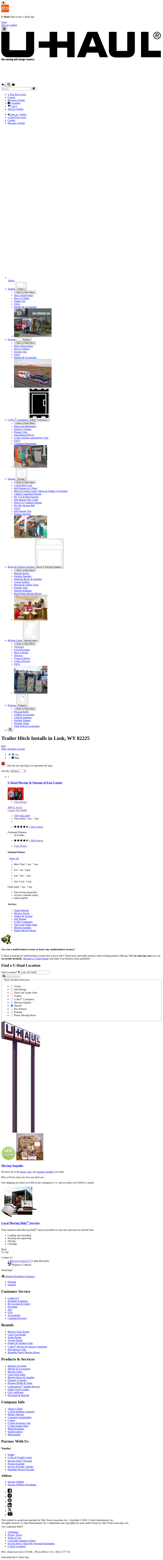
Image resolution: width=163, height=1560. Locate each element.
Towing (12, 339)
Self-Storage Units (17, 1349)
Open (4, 22)
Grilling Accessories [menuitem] (24, 714)
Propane (22, 705)
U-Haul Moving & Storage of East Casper (35, 782)
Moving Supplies (22, 927)
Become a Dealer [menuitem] (16, 100)
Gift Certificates (16, 1392)
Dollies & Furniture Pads (20, 1343)
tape (29, 1171)
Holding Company (21, 1411)
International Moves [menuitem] (24, 435)
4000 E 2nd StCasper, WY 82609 (17, 809)
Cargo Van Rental (17, 1334)
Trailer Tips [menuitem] (19, 301)
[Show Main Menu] (4, 29)
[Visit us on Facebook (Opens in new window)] (10, 1492)
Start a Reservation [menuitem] (23, 295)
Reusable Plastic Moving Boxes (24, 1352)
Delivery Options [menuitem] (22, 429)
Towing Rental (15, 1340)
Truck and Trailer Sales (25, 924)
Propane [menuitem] (12, 705)
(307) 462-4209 (22, 815)
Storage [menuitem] (12, 479)
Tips (10, 1309)
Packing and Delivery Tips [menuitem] (31, 437)
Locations (17, 1546)
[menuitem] (88, 346)
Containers (39, 419)
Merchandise (14, 1434)
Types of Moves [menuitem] (22, 658)
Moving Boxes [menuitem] (21, 573)
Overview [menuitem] (19, 647)
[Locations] (13, 85)
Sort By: (5, 771)
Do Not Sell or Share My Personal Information (31, 1543)
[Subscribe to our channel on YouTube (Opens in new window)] (10, 1514)
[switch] (81, 756)
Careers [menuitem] (11, 97)
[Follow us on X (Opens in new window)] (10, 1510)
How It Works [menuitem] (21, 652)
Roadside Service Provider (21, 1469)
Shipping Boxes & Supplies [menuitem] (28, 579)
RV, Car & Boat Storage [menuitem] (26, 496)
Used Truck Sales (16, 1374)
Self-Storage (19, 989)
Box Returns (20, 1009)
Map (16, 757)
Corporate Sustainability (20, 1417)
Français (12, 1281)
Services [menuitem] (18, 655)
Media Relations (16, 1428)
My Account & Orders (19, 1304)
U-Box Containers (23, 922)
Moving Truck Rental (18, 1331)
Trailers (21, 289)
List (16, 754)
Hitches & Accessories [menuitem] (25, 307)
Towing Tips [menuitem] (20, 351)
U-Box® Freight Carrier (20, 1457)
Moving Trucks (21, 913)
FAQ (10, 1312)
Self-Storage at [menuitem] (25, 488)
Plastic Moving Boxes (25, 930)
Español (12, 1284)
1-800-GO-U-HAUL (19, 1261)
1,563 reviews (36, 827)
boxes (23, 1171)
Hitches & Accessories (19, 1368)
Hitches (17, 1005)
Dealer (11, 1454)
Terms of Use (14, 1537)
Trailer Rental (14, 1337)
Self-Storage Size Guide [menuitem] (26, 499)
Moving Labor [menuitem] (15, 640)
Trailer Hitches (21, 910)
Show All (14, 858)
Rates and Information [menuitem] (25, 426)
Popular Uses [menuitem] (20, 432)
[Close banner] (3, 3)
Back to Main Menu (25, 292)
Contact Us (13, 1298)
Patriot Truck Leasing (18, 1389)
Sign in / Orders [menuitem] (18, 114)
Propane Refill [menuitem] (21, 711)
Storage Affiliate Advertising (22, 1484)
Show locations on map (13, 749)
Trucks (17, 986)
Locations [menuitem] (15, 103)
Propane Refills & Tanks (20, 1383)
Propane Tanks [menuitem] (21, 723)
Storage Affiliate (16, 1481)
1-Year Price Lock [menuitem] (17, 94)
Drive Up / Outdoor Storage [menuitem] (28, 502)
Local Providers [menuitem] (22, 649)
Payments (12, 1306)
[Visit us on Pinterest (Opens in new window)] (10, 1501)
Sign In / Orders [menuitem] (15, 109)
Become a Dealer (36, 958)
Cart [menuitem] (13, 106)
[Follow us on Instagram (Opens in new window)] (10, 1496)
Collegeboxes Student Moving (24, 1386)
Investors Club (19, 1423)
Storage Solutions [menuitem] (23, 590)
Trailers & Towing (23, 916)
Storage (21, 479)
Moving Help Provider (20, 1461)
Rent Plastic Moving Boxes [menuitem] (28, 593)
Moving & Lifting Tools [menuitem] (26, 584)
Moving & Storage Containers (27, 1346)
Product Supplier (16, 1463)
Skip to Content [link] (9, 25)
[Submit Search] (33, 89)
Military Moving (16, 1414)
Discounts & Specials (18, 1395)
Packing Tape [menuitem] (21, 587)
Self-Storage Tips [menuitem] (22, 511)
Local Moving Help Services (20, 1223)
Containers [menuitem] (18, 419)
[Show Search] (8, 85)
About (15, 1408)
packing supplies (45, 1171)
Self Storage (20, 919)
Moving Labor (30, 640)
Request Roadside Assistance (20, 1276)
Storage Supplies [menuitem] (22, 514)
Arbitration (13, 1532)
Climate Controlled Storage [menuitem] (27, 494)
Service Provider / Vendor (20, 1466)
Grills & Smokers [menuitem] (23, 717)
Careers (11, 1420)
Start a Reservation (23, 346)
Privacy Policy (15, 1535)
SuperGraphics (15, 1431)
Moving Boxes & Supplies (21, 1377)
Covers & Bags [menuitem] (21, 582)
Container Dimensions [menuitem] (25, 443)
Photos (20, 802)
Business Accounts (17, 1366)
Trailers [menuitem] (12, 289)
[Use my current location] (19, 972)
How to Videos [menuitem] (21, 298)
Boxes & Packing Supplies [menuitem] (21, 567)
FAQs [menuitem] (17, 304)
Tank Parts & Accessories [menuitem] (27, 726)
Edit (3, 746)
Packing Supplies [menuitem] (22, 576)
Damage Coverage (17, 1380)
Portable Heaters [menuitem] (22, 720)
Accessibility (14, 1315)
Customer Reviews (17, 1318)
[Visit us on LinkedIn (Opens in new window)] (10, 1506)
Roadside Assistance (18, 1301)
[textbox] (35, 972)
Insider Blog (18, 1426)
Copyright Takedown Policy (22, 1540)
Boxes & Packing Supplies (49, 567)
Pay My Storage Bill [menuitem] (24, 505)
